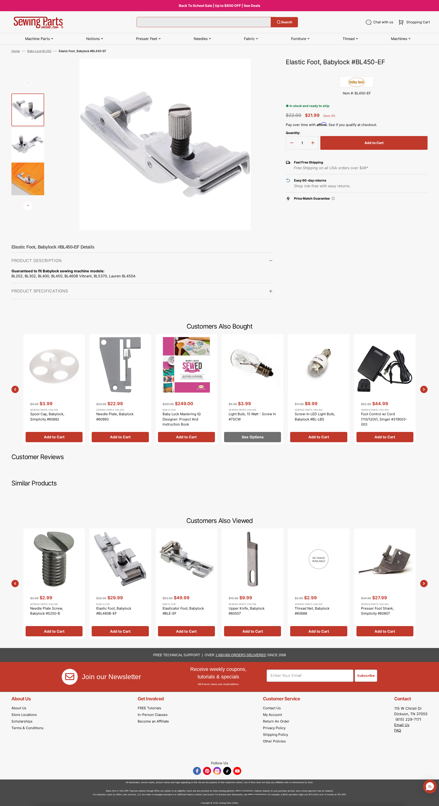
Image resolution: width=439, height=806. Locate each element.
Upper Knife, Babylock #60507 (247, 611)
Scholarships (21, 721)
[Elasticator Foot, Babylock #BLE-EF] (186, 583)
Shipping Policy (275, 734)
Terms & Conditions (27, 728)
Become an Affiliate (153, 721)
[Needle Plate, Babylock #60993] (120, 389)
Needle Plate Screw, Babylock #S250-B (46, 611)
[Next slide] (27, 205)
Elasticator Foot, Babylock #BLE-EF (183, 611)
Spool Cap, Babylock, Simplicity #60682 (47, 416)
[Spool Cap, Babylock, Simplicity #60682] (54, 389)
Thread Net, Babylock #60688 (312, 611)
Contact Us (272, 708)
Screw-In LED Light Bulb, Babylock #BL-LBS (315, 416)
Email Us (401, 725)
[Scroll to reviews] (357, 71)
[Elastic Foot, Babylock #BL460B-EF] (120, 583)
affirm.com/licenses (257, 794)
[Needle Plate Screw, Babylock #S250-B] (54, 583)
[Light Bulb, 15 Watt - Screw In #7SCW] (252, 389)
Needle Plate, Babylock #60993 (115, 416)
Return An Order (276, 721)
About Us (18, 708)
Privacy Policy (274, 728)
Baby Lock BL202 (39, 51)
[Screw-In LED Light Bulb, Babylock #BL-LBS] (318, 389)
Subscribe (366, 676)
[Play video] (262, 82)
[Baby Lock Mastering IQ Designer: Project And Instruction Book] (186, 389)
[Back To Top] (432, 799)
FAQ (397, 730)
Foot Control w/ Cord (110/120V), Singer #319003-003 (384, 419)
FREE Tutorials (149, 708)
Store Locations (24, 714)
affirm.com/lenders (244, 791)
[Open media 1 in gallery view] (262, 69)
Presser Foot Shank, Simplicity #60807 (377, 611)
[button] (413, 22)
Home (15, 51)
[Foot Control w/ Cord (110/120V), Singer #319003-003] (385, 389)
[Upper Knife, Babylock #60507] (252, 583)
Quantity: (293, 133)
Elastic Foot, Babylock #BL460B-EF (113, 611)
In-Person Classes (153, 714)
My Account (272, 714)
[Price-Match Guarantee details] (333, 198)
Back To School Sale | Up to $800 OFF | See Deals (219, 5)
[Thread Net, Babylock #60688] (318, 583)
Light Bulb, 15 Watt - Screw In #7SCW (252, 416)
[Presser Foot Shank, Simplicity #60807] (385, 583)
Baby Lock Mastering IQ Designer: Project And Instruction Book (182, 419)
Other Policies (274, 741)
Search (286, 22)
